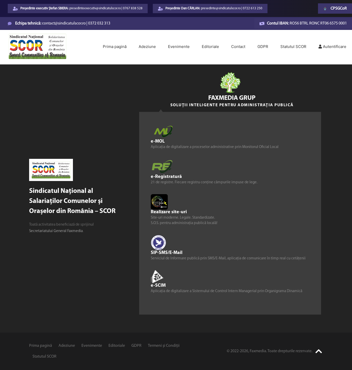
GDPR (262, 46)
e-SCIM (158, 285)
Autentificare (334, 46)
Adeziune (147, 46)
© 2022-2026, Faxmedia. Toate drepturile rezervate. (269, 351)
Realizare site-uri (169, 212)
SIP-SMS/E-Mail (166, 253)
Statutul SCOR (293, 46)
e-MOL (158, 141)
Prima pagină (115, 46)
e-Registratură (166, 177)
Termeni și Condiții (164, 346)
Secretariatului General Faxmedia (56, 231)
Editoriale (210, 46)
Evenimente (179, 46)
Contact (238, 46)
